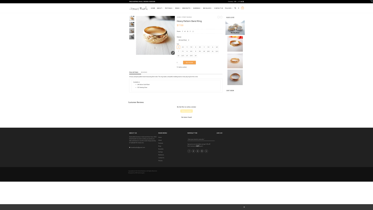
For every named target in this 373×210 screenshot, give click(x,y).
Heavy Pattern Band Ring (189, 21)
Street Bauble (187, 17)
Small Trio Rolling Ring (235, 76)
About (160, 140)
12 (178, 55)
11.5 (217, 51)
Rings (159, 146)
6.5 (217, 47)
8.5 (191, 51)
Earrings (160, 152)
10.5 (208, 51)
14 (195, 55)
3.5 (191, 47)
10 (204, 51)
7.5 (182, 51)
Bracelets (160, 149)
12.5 (183, 55)
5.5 (208, 47)
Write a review (186, 111)
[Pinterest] (241, 1)
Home (179, 17)
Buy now (189, 62)
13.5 (191, 55)
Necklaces (161, 155)
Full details (133, 72)
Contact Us (161, 158)
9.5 (200, 51)
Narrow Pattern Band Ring (235, 60)
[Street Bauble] (139, 8)
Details (235, 33)
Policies (160, 160)
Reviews (144, 72)
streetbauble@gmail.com (138, 147)
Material (179, 37)
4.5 (200, 47)
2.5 (183, 47)
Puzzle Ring (235, 43)
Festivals (160, 143)
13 (187, 55)
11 (212, 51)
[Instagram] (243, 1)
